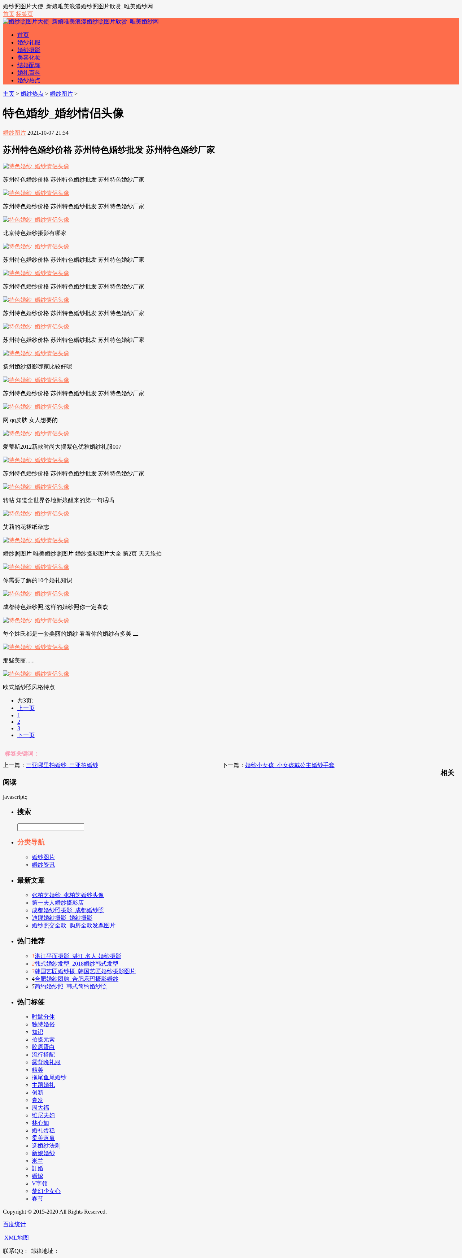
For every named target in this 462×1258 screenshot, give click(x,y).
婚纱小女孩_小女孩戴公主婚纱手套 (290, 765)
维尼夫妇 (43, 1115)
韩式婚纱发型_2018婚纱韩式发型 (76, 964)
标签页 (24, 14)
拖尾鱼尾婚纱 (49, 1077)
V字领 (40, 1183)
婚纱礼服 (28, 42)
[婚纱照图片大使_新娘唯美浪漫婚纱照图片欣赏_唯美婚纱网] (81, 21)
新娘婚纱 (43, 1153)
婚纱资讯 (43, 865)
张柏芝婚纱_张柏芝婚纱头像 (68, 895)
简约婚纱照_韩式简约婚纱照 (71, 986)
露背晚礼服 (46, 1062)
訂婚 (37, 1168)
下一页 (26, 735)
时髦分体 (43, 1017)
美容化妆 (28, 58)
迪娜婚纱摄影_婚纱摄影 (62, 918)
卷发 (37, 1100)
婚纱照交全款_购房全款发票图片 (74, 925)
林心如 (40, 1123)
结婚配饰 (28, 65)
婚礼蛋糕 (43, 1130)
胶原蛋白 (43, 1047)
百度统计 (14, 1224)
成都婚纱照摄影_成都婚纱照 (68, 910)
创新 (37, 1092)
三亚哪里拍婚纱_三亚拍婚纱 (62, 765)
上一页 (26, 708)
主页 (8, 94)
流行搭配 (43, 1055)
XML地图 (16, 1238)
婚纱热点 (28, 80)
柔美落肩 (43, 1138)
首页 (8, 14)
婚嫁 (37, 1176)
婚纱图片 (61, 94)
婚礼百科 (28, 73)
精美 (37, 1070)
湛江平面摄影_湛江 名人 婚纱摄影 (78, 956)
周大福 (40, 1108)
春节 (37, 1199)
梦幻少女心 (46, 1191)
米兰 (37, 1161)
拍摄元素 (43, 1039)
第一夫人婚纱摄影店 (58, 903)
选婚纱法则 (46, 1145)
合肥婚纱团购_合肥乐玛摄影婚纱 (76, 979)
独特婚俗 (43, 1024)
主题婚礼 (43, 1085)
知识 (37, 1032)
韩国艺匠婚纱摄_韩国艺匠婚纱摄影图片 (85, 971)
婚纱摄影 (28, 50)
